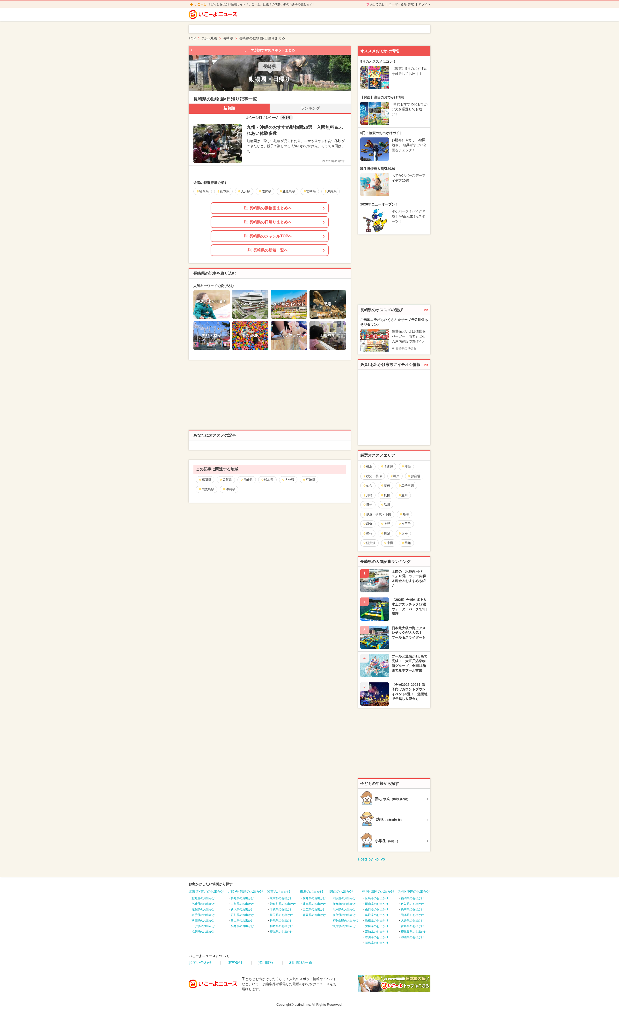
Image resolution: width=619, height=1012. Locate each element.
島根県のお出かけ (376, 920)
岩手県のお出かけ (203, 915)
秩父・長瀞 (374, 476)
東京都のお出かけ (281, 898)
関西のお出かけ (341, 891)
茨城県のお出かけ (281, 931)
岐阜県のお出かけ (314, 904)
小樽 (390, 543)
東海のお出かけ (312, 891)
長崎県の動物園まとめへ (270, 208)
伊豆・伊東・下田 (378, 514)
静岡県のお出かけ (314, 915)
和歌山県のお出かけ (345, 920)
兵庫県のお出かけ (344, 909)
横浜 (369, 466)
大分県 (289, 480)
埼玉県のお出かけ (281, 915)
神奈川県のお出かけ (283, 904)
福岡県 (206, 480)
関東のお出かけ (279, 891)
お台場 (415, 476)
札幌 (387, 495)
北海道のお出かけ (203, 898)
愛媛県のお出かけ (376, 926)
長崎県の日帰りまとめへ (270, 222)
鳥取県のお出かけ (376, 915)
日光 (369, 504)
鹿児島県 (208, 489)
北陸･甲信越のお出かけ (245, 891)
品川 (387, 504)
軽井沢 (371, 543)
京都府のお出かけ (344, 904)
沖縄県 (230, 489)
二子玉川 (407, 485)
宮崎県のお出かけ (412, 926)
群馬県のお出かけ (281, 920)
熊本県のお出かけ (412, 915)
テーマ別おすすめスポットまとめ (269, 50)
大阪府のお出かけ (344, 898)
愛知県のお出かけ (314, 898)
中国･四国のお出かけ (378, 891)
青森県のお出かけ (203, 909)
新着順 (229, 108)
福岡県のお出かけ (412, 898)
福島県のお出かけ (203, 931)
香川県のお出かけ (376, 937)
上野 (387, 524)
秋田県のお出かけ (203, 920)
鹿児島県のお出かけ (414, 931)
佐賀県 (227, 480)
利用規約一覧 (300, 962)
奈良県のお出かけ (344, 915)
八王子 (406, 524)
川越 (387, 533)
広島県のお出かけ (376, 898)
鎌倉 (369, 524)
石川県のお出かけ (242, 915)
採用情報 (266, 962)
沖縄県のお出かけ (412, 937)
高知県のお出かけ (376, 931)
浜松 (404, 533)
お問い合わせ (200, 962)
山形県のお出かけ (203, 926)
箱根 (369, 533)
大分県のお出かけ (412, 920)
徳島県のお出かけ (376, 942)
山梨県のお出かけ (242, 904)
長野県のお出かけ (242, 898)
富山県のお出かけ (242, 920)
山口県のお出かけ (376, 909)
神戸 (396, 476)
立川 (404, 495)
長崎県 (248, 480)
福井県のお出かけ (242, 926)
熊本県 (268, 480)
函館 (408, 543)
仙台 (369, 485)
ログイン (424, 4)
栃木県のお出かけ (281, 926)
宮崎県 (310, 480)
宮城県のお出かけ (203, 904)
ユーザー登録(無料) (401, 4)
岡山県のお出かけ (376, 904)
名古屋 (388, 466)
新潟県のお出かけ (242, 909)
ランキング (310, 108)
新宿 (387, 485)
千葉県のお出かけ (281, 909)
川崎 (369, 495)
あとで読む (377, 4)
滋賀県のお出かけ (344, 926)
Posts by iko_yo (371, 859)
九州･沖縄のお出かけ (414, 891)
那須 (408, 466)
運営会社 (235, 962)
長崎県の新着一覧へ (270, 250)
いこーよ (200, 4)
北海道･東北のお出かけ (206, 891)
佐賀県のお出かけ (412, 904)
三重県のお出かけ (314, 909)
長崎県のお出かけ (412, 909)
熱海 (406, 514)
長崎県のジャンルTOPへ (270, 236)
